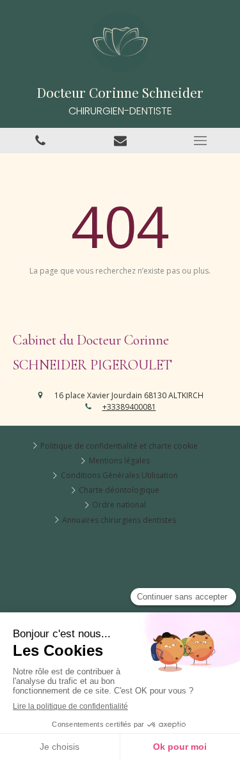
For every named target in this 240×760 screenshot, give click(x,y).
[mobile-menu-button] (200, 140)
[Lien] (120, 140)
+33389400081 (129, 406)
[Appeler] (40, 140)
